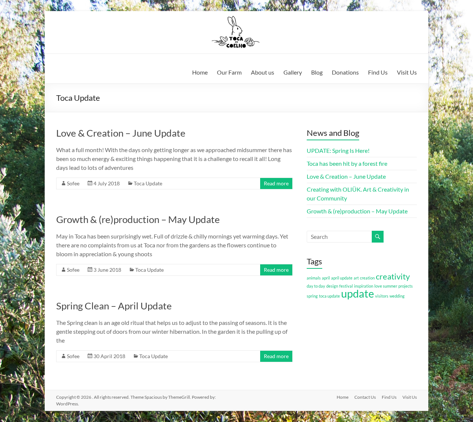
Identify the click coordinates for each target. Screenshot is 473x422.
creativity (393, 276)
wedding (397, 296)
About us (262, 72)
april (326, 277)
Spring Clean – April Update (114, 306)
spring (312, 296)
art (356, 277)
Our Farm (229, 72)
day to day (316, 286)
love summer (385, 286)
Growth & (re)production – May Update (138, 219)
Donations (345, 72)
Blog (317, 72)
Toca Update (148, 183)
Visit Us (407, 72)
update (357, 293)
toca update (329, 296)
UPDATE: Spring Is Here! (338, 150)
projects (405, 286)
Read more (276, 183)
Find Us (378, 72)
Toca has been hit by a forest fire (347, 163)
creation (367, 277)
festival (346, 286)
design (332, 286)
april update (342, 277)
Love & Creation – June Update (121, 133)
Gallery (292, 72)
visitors (381, 296)
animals (314, 277)
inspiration (363, 286)
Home (200, 72)
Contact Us (365, 397)
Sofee (73, 183)
